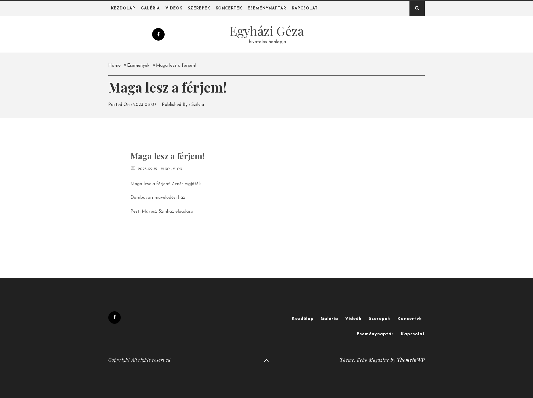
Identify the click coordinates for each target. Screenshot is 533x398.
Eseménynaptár (267, 8)
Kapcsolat (305, 8)
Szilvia (197, 105)
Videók (173, 8)
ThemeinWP (411, 360)
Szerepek (199, 8)
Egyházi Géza (266, 30)
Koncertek (229, 8)
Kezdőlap (123, 8)
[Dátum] (133, 167)
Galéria (150, 8)
